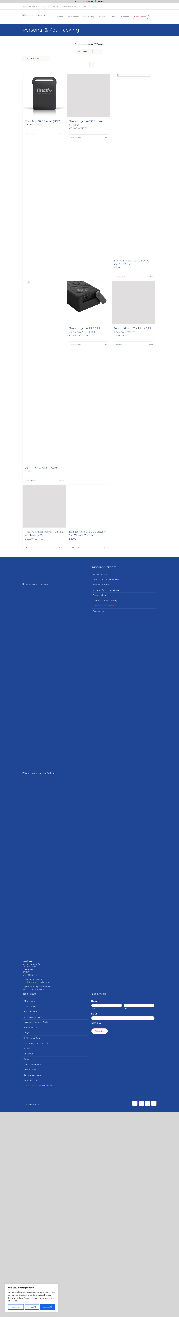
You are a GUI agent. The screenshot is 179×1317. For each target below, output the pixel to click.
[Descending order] (100, 51)
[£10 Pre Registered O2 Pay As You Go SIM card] (133, 165)
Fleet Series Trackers (102, 727)
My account (29, 1314)
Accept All (47, 1307)
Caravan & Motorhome (103, 738)
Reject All (32, 1307)
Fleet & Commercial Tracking (106, 722)
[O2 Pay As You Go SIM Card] (44, 372)
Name (95, 1314)
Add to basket (120, 277)
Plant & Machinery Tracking (105, 743)
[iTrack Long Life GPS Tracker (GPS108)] (88, 165)
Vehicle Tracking (100, 717)
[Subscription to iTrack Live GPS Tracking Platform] (133, 372)
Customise (16, 1307)
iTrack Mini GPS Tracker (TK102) (42, 121)
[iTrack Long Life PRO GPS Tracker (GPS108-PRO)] (88, 302)
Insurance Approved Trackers (106, 733)
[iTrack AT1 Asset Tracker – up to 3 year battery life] (44, 579)
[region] (31, 1298)
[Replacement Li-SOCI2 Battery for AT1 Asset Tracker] (88, 579)
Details (61, 134)
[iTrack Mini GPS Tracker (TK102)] (44, 95)
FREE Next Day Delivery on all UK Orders (71, 6)
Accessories (98, 754)
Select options (31, 134)
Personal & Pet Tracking (103, 748)
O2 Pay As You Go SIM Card (40, 467)
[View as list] (92, 64)
